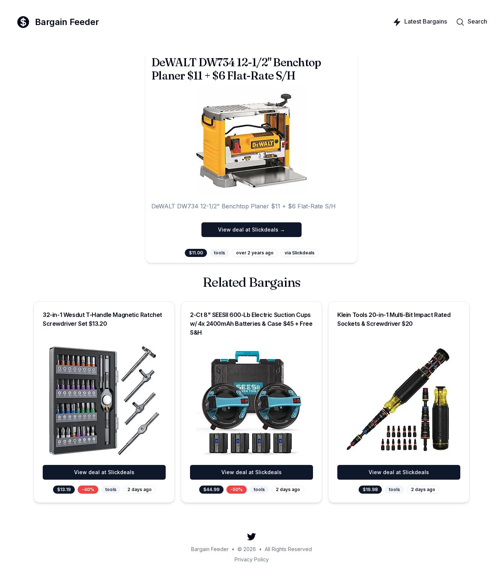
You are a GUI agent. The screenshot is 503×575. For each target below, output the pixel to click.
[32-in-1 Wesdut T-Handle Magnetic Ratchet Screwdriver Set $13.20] (104, 401)
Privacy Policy (252, 559)
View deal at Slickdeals (104, 472)
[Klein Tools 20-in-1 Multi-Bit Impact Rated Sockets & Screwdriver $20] (399, 401)
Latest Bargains (425, 21)
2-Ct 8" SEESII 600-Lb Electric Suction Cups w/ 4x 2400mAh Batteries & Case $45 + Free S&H (251, 323)
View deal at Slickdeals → (251, 229)
